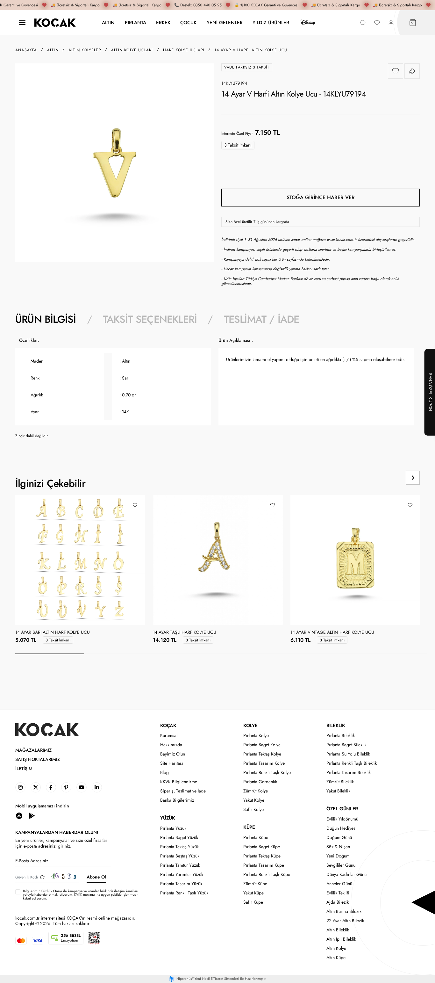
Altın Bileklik (337, 930)
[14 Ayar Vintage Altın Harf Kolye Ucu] (355, 560)
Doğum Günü (339, 838)
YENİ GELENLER (225, 22)
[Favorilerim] (377, 23)
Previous (389, 478)
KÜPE (249, 827)
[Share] (412, 71)
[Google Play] (32, 815)
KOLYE (250, 725)
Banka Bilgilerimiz (177, 800)
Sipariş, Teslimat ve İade (183, 791)
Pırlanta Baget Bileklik (346, 745)
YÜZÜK (167, 818)
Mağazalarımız (33, 750)
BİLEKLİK (335, 725)
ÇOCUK (188, 22)
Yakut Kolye (253, 800)
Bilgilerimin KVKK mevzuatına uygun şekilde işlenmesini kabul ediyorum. (81, 894)
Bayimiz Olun (172, 754)
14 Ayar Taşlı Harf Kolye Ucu (184, 632)
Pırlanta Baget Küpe (261, 847)
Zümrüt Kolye (255, 791)
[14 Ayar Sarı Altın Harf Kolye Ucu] (80, 560)
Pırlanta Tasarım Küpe (263, 865)
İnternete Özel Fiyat (237, 133)
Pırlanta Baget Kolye (262, 745)
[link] (20, 787)
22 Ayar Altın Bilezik (345, 921)
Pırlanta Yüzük (173, 828)
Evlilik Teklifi (337, 893)
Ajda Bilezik (337, 902)
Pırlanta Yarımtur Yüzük (181, 874)
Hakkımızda (171, 745)
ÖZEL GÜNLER (342, 809)
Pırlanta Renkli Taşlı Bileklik (351, 763)
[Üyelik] (391, 23)
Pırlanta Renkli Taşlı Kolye (267, 773)
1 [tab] (49, 654)
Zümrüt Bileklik (340, 782)
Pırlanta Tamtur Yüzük (180, 865)
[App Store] (19, 815)
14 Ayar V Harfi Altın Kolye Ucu (250, 50)
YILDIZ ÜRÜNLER (271, 22)
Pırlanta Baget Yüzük (179, 838)
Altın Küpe (336, 958)
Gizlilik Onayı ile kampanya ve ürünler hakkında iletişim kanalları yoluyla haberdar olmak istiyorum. (80, 892)
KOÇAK (168, 725)
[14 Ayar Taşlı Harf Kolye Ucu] (218, 560)
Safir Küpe (253, 902)
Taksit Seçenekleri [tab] (150, 319)
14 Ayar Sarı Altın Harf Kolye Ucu (52, 632)
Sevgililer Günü (340, 865)
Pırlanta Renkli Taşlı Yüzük (184, 893)
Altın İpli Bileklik (341, 939)
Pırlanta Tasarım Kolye (264, 763)
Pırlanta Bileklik (340, 736)
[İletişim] (22, 23)
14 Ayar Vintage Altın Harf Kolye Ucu (332, 632)
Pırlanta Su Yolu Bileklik (348, 754)
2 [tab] (118, 654)
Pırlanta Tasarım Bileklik (348, 773)
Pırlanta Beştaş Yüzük (179, 856)
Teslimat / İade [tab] (261, 319)
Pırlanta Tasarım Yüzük (181, 884)
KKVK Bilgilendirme (178, 782)
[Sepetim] (413, 23)
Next (413, 478)
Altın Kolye (336, 948)
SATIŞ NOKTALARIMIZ (37, 759)
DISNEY (307, 22)
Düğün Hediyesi (341, 828)
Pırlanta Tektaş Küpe (262, 856)
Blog (164, 773)
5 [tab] (324, 654)
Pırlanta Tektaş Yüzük (179, 847)
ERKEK (163, 22)
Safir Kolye (253, 809)
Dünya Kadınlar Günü (346, 874)
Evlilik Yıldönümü (342, 819)
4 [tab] (255, 654)
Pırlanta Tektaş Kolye (262, 754)
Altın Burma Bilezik (343, 911)
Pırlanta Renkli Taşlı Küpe (266, 874)
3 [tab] (187, 654)
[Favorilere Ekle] (395, 71)
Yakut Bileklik (338, 791)
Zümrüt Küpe (255, 884)
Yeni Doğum (338, 856)
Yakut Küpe (253, 893)
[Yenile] (42, 877)
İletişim (23, 769)
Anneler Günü (339, 884)
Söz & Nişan (338, 847)
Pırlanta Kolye (256, 736)
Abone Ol (96, 877)
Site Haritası (171, 763)
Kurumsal (168, 736)
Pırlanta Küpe (255, 838)
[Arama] (363, 23)
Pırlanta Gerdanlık (260, 782)
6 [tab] (393, 654)
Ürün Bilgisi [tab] (45, 319)
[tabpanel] (217, 390)
